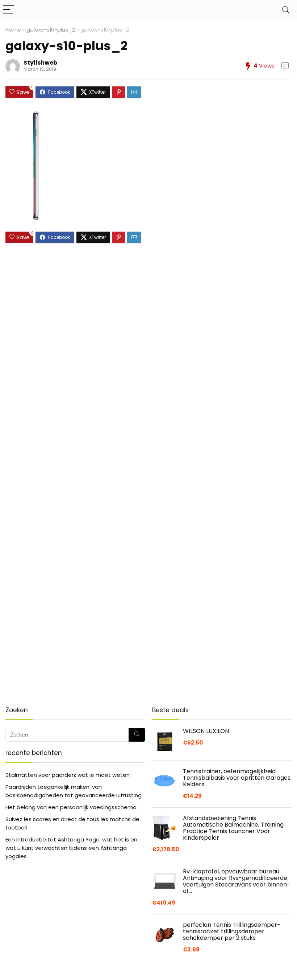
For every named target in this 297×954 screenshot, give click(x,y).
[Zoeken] (137, 735)
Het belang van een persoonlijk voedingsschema (71, 807)
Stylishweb (40, 62)
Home (13, 29)
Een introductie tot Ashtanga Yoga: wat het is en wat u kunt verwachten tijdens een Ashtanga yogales (71, 848)
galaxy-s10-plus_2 (50, 29)
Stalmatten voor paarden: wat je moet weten (67, 775)
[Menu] (8, 10)
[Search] (285, 10)
